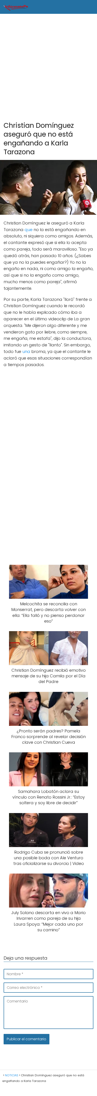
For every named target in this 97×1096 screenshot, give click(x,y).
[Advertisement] (48, 67)
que (28, 229)
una (26, 351)
